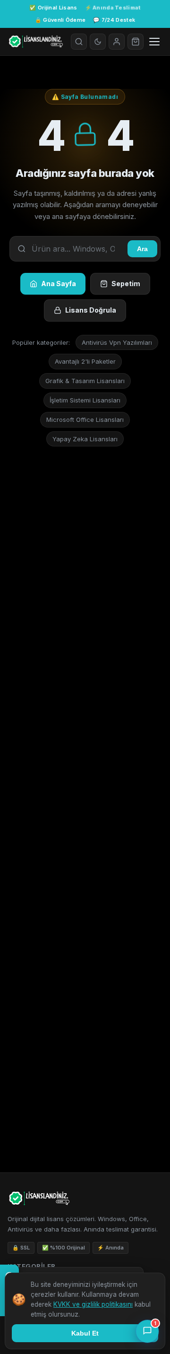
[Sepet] (136, 42)
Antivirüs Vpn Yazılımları (117, 342)
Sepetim (125, 284)
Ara (142, 249)
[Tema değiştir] (98, 42)
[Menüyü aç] (154, 41)
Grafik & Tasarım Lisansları (85, 380)
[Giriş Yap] (117, 42)
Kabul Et (85, 1333)
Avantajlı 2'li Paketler (85, 361)
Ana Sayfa (58, 284)
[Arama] (79, 42)
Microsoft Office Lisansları (85, 419)
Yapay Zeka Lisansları (85, 439)
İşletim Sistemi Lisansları (85, 400)
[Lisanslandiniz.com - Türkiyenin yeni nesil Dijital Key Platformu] (35, 41)
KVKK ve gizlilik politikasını (93, 1304)
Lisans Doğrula (90, 310)
